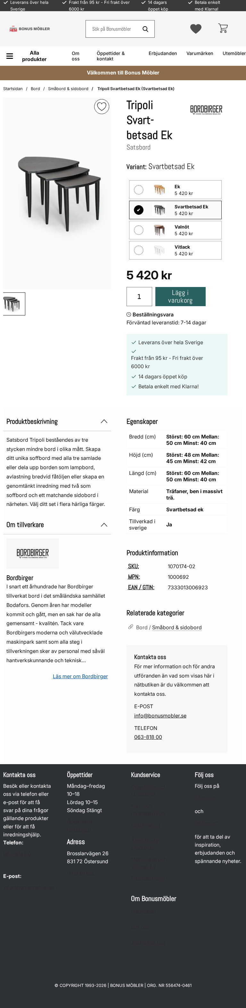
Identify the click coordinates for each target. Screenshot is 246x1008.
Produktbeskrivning (32, 421)
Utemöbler (234, 53)
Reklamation (145, 825)
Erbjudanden (163, 53)
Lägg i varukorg (180, 296)
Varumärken (199, 53)
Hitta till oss (80, 873)
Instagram (206, 823)
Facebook (206, 798)
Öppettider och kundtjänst (149, 790)
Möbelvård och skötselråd (149, 863)
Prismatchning (148, 879)
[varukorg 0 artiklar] (223, 28)
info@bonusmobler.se (160, 715)
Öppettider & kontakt (111, 55)
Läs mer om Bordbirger (80, 676)
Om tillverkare (25, 524)
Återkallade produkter (144, 844)
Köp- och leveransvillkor (148, 809)
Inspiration (143, 912)
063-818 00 (148, 737)
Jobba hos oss (148, 943)
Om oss (76, 55)
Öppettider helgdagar (80, 826)
